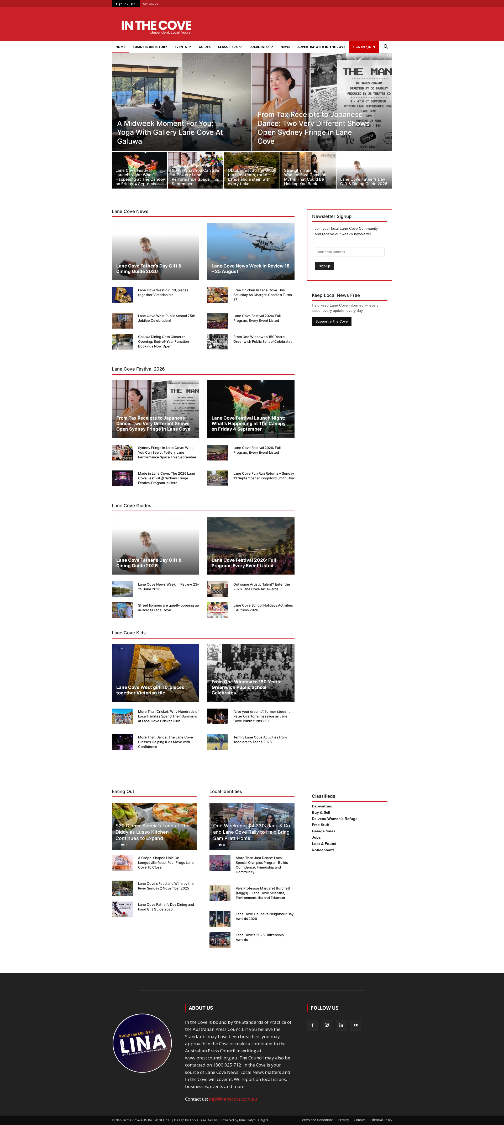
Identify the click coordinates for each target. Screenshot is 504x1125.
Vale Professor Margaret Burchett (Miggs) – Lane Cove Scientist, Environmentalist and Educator (263, 893)
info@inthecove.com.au (233, 1099)
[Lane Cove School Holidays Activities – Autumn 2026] (217, 610)
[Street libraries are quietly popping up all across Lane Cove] (122, 610)
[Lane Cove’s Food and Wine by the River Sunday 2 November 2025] (122, 888)
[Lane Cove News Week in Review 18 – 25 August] (251, 251)
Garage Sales (323, 831)
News (285, 47)
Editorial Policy (381, 1120)
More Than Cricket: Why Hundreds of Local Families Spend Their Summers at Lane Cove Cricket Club (168, 716)
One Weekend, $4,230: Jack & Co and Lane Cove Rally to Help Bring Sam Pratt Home (251, 832)
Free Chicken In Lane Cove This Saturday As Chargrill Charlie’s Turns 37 (262, 295)
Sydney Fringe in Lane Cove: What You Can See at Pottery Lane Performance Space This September (167, 452)
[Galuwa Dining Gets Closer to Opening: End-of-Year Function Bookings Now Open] (122, 342)
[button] (386, 47)
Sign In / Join (125, 4)
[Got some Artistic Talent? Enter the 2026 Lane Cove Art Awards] (217, 589)
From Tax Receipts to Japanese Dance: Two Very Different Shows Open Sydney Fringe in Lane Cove (153, 423)
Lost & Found (324, 844)
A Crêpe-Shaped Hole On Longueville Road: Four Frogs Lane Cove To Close (166, 862)
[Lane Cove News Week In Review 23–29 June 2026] (122, 589)
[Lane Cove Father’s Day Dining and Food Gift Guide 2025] (122, 909)
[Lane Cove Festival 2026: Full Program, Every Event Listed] (217, 321)
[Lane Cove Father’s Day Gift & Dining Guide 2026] (364, 171)
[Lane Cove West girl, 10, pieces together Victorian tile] (122, 295)
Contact (359, 1120)
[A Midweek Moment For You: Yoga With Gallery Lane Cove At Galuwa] (181, 113)
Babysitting (322, 806)
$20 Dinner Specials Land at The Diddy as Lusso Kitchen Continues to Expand (153, 832)
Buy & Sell (321, 812)
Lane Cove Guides (131, 505)
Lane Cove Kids (129, 632)
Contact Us (150, 4)
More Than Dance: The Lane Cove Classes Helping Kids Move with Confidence (165, 742)
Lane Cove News (130, 211)
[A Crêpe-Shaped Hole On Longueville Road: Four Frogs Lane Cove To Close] (122, 863)
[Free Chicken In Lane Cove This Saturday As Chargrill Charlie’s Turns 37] (217, 295)
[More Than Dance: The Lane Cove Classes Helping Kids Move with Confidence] (122, 742)
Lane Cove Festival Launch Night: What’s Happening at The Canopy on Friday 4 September (249, 423)
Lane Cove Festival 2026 (138, 369)
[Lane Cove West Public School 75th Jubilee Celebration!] (122, 321)
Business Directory (150, 47)
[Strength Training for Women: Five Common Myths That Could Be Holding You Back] (308, 171)
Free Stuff (320, 825)
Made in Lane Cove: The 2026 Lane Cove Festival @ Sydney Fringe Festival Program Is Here (166, 478)
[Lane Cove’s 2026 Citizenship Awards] (219, 940)
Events (181, 47)
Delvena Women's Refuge (335, 819)
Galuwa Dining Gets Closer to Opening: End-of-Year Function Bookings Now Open (163, 341)
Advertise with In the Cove (321, 47)
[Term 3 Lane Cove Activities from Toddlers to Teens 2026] (217, 742)
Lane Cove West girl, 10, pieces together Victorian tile (150, 690)
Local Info (259, 47)
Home (120, 47)
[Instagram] (327, 1025)
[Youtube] (355, 1025)
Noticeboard (323, 850)
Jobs (316, 837)
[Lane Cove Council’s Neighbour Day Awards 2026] (219, 919)
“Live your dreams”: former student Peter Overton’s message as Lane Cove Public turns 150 (261, 716)
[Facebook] (312, 1025)
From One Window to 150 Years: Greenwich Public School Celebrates (246, 687)
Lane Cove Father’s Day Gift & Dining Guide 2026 (148, 268)
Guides (205, 47)
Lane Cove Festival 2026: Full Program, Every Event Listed (244, 563)
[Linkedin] (341, 1025)
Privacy (343, 1120)
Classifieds (228, 47)
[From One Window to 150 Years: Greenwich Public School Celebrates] (217, 342)
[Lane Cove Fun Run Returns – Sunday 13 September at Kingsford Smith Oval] (217, 478)
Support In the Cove (332, 321)
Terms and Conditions (316, 1120)
